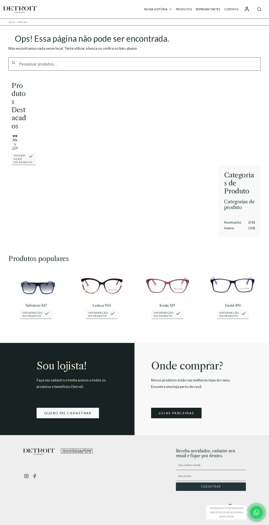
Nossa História (156, 9)
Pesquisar (259, 9)
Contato (231, 9)
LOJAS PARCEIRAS (176, 413)
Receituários (232, 222)
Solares (229, 228)
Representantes (208, 9)
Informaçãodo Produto (23, 158)
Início (11, 22)
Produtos (184, 9)
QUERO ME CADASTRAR (68, 413)
